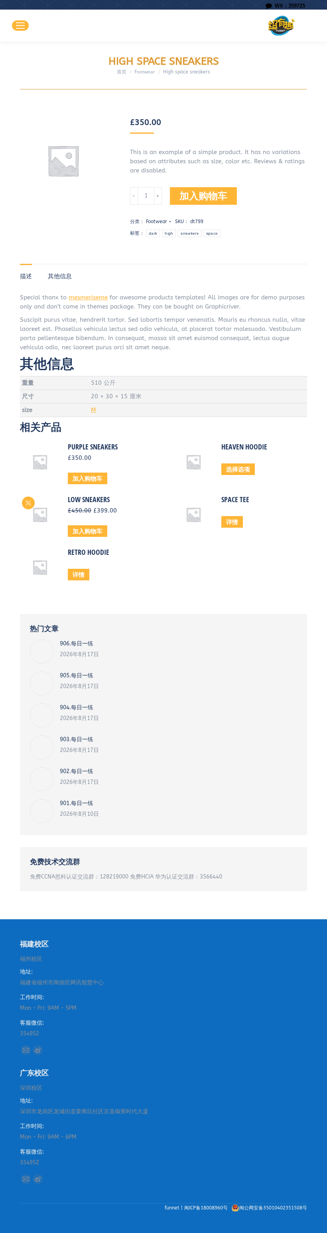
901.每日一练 (76, 803)
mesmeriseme (88, 297)
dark (153, 233)
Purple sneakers (93, 446)
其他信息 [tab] (60, 276)
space (212, 233)
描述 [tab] (26, 276)
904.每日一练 (76, 707)
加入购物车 (203, 196)
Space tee (235, 499)
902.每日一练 (76, 771)
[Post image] (42, 651)
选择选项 (238, 469)
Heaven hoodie (244, 446)
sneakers (189, 233)
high (169, 233)
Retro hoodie (88, 552)
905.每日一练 (76, 675)
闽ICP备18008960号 (206, 1208)
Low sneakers (89, 499)
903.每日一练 (76, 739)
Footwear (156, 221)
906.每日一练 (76, 643)
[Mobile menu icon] (20, 25)
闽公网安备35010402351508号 (273, 1208)
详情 (232, 522)
